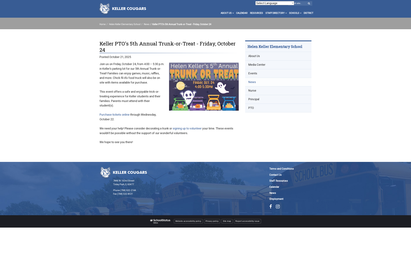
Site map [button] (227, 221)
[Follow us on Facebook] (270, 206)
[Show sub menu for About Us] (233, 13)
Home (103, 24)
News (146, 24)
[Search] (309, 3)
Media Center (256, 64)
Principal (253, 99)
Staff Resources (278, 180)
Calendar (274, 186)
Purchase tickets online (115, 114)
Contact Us (275, 174)
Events (252, 73)
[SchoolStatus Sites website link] (160, 221)
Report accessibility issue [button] (247, 221)
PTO (251, 108)
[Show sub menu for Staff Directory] (286, 13)
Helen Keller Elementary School (124, 24)
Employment (276, 198)
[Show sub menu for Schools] (301, 13)
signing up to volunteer (187, 128)
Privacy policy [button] (212, 221)
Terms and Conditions (281, 168)
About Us (254, 56)
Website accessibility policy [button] (188, 221)
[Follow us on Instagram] (278, 206)
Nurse (252, 90)
